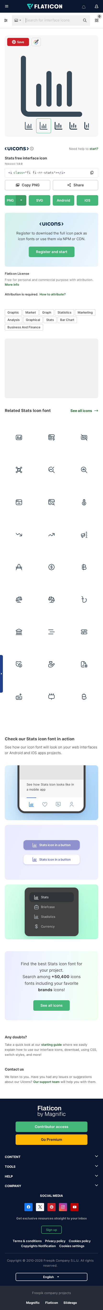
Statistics (64, 312)
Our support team (46, 1082)
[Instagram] (63, 1207)
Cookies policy (80, 1241)
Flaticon (51, 1303)
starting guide (51, 1044)
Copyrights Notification (38, 1246)
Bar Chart (67, 320)
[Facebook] (28, 1207)
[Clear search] (74, 20)
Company (13, 1186)
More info (12, 284)
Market (30, 312)
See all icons (51, 1005)
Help (9, 1176)
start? (94, 149)
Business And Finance (23, 327)
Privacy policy (55, 1241)
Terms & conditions (27, 1241)
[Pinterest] (51, 1207)
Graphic (13, 312)
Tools (10, 1166)
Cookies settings (71, 1246)
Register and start (51, 251)
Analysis (13, 320)
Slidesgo (70, 1303)
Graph (46, 312)
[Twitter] (40, 1207)
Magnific (33, 1303)
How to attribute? (53, 294)
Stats (50, 320)
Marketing (85, 312)
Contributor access (51, 1126)
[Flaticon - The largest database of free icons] (45, 6)
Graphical (33, 320)
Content (13, 1157)
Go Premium (51, 1139)
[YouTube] (74, 1207)
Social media (51, 1196)
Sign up (51, 1230)
